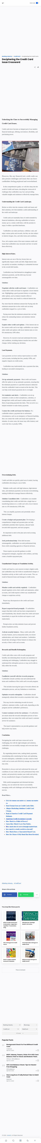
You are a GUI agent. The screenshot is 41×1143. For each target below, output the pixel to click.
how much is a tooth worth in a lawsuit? (19, 829)
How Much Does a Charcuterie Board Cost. (21, 832)
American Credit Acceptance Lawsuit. (19, 819)
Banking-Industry (8, 883)
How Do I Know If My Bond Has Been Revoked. (22, 834)
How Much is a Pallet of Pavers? (17, 821)
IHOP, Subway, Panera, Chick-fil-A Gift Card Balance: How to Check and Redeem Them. (22, 1056)
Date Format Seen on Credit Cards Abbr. (20, 806)
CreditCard (18, 883)
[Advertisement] (20, 31)
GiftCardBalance (16, 1059)
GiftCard (8, 1059)
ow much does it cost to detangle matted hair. (22, 826)
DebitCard (8, 1079)
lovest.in (9, 1135)
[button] (3, 3)
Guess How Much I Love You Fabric (18, 824)
